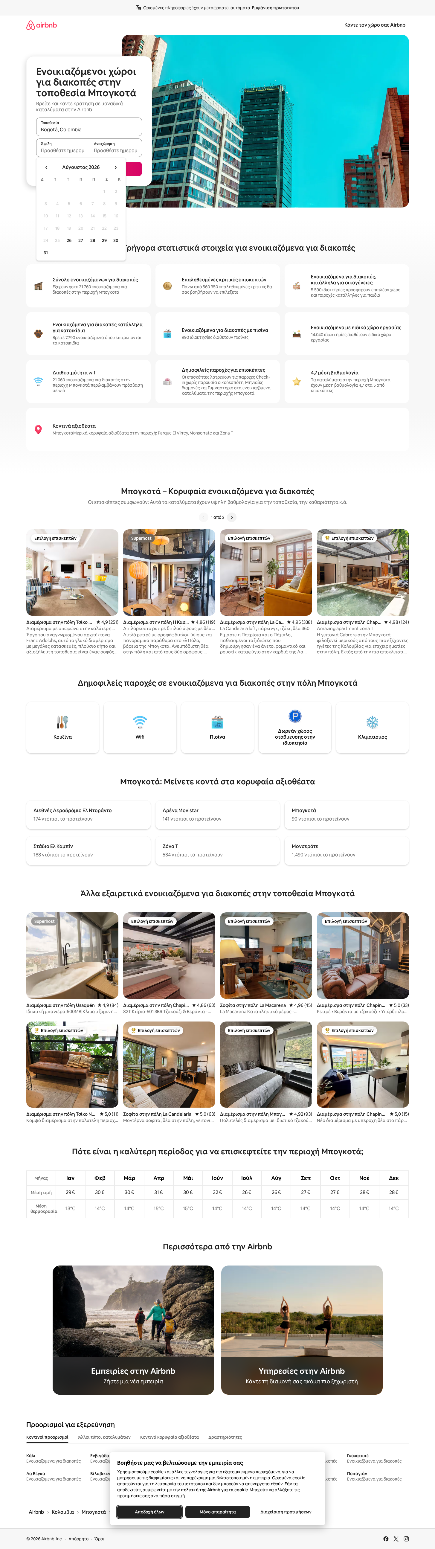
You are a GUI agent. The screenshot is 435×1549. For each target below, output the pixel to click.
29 (104, 240)
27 (80, 240)
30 (115, 240)
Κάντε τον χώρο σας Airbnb (374, 25)
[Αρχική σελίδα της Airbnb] (41, 25)
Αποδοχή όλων (149, 1512)
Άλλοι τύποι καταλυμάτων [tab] (104, 1437)
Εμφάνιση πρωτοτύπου (275, 7)
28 (92, 240)
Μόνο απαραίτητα (217, 1512)
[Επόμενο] (231, 517)
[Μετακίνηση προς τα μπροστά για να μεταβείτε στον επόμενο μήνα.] (115, 167)
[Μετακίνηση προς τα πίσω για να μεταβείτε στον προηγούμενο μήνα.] (46, 167)
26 (69, 240)
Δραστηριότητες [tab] (225, 1437)
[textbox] (62, 150)
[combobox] (89, 129)
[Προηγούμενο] (203, 517)
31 (46, 252)
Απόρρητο (78, 1539)
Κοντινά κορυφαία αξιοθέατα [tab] (169, 1437)
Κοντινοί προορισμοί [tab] (47, 1437)
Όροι (99, 1539)
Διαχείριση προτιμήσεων (285, 1512)
